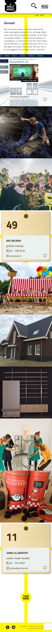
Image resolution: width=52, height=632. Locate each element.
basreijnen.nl (15, 256)
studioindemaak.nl (18, 308)
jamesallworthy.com (19, 568)
